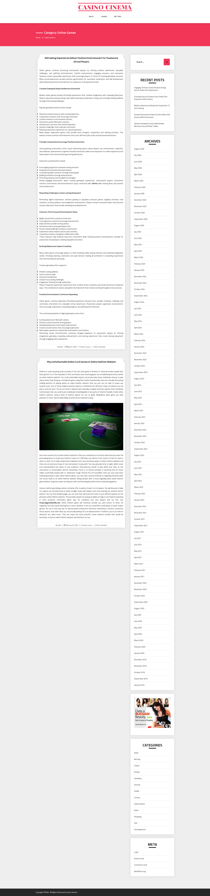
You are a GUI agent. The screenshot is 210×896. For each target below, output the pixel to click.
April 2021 (138, 557)
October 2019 (139, 672)
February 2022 (139, 493)
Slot (135, 823)
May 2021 (138, 551)
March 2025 (138, 257)
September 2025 (140, 219)
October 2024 (139, 289)
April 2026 (138, 174)
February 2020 (139, 646)
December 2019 (140, 659)
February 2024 (139, 340)
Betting (117, 16)
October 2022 (139, 442)
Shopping (137, 816)
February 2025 (139, 263)
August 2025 (139, 225)
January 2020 (139, 653)
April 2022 (138, 480)
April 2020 (138, 634)
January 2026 (139, 193)
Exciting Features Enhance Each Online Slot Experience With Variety (150, 98)
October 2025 (139, 212)
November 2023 (140, 359)
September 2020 (140, 602)
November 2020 (140, 589)
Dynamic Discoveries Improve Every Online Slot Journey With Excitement (152, 115)
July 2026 (137, 155)
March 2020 (138, 640)
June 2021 (138, 544)
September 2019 (140, 678)
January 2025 (139, 270)
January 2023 (139, 423)
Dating (136, 772)
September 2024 (140, 295)
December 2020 (140, 583)
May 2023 (138, 397)
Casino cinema (105, 7)
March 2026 (138, 180)
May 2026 (138, 168)
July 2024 (137, 308)
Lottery (137, 797)
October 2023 (139, 365)
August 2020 (139, 608)
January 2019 (139, 685)
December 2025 (140, 199)
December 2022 (140, 429)
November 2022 (140, 436)
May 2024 (138, 321)
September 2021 (140, 525)
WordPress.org (140, 871)
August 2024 (139, 302)
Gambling (137, 778)
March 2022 (138, 487)
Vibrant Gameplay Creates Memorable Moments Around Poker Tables (149, 124)
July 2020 (137, 614)
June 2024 (138, 314)
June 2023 (138, 391)
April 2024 (138, 327)
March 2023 (138, 410)
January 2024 (139, 346)
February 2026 (139, 187)
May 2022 (138, 474)
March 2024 (138, 334)
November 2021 (140, 512)
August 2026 (139, 148)
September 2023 (140, 372)
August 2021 (139, 531)
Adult (91, 16)
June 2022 (138, 468)
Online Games (85, 347)
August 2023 (139, 378)
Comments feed (140, 864)
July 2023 (137, 385)
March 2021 (138, 563)
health (136, 791)
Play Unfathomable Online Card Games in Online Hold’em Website (81, 362)
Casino (104, 16)
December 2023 (140, 353)
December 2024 (140, 276)
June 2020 (138, 621)
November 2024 (140, 283)
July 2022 (137, 461)
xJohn (61, 347)
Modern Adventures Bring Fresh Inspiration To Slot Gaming (152, 106)
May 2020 (138, 627)
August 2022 (139, 455)
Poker (136, 810)
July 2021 (137, 538)
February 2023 (139, 417)
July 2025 (137, 231)
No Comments (100, 347)
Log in (136, 852)
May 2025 (138, 244)
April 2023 (138, 404)
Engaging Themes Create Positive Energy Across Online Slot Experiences (150, 89)
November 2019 (140, 666)
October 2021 (139, 519)
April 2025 (138, 251)
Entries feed (139, 858)
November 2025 (140, 206)
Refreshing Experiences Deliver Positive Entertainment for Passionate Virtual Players (81, 59)
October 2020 (139, 595)
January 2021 (139, 576)
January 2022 (139, 500)
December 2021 (140, 506)
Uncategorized (139, 829)
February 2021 (139, 570)
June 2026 (138, 161)
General (137, 784)
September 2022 (140, 449)
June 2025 (138, 238)
